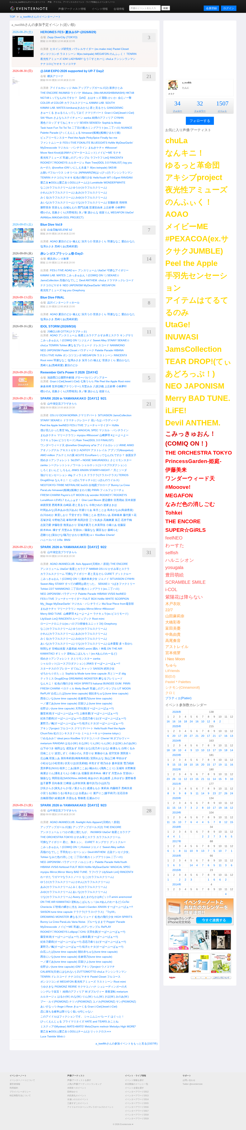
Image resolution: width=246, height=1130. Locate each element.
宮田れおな (97, 758)
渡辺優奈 (107, 500)
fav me (113, 137)
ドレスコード (101, 345)
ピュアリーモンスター (53, 137)
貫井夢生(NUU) (49, 768)
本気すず (94, 763)
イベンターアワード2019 (137, 1118)
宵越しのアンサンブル (76, 157)
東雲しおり (61, 514)
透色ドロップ (48, 122)
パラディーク (86, 350)
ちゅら (171, 665)
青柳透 (82, 798)
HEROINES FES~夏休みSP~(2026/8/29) (68, 32)
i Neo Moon (175, 659)
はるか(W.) (71, 743)
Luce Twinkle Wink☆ (53, 1036)
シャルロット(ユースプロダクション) (103, 465)
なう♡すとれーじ (94, 58)
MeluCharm (92, 1026)
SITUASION (105, 415)
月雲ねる (71, 798)
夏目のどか (65, 241)
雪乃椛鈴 (128, 763)
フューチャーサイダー (97, 425)
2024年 (176, 740)
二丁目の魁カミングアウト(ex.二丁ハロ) (96, 127)
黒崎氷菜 (126, 788)
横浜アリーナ (55, 76)
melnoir (104, 1026)
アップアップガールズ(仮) (56, 827)
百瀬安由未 (96, 207)
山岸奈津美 (79, 783)
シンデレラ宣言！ (51, 991)
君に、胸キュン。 (73, 842)
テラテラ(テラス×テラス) (102, 475)
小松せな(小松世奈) (52, 763)
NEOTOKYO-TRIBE (52, 485)
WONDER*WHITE (114, 182)
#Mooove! (111, 147)
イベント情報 (100, 8)
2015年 (176, 870)
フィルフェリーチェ (112, 490)
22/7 (51, 588)
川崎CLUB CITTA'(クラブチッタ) (67, 331)
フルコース (67, 728)
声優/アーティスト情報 (72, 8)
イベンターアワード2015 (137, 1103)
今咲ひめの (96, 505)
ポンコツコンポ (49, 53)
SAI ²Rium (46, 117)
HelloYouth (99, 177)
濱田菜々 (125, 753)
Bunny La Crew (120, 485)
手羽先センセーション (73, 852)
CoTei (125, 901)
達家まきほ (110, 505)
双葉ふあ (54, 758)
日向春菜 (57, 783)
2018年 (176, 826)
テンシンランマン (124, 58)
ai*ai (93, 445)
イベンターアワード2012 (137, 1092)
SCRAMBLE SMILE (185, 582)
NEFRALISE (72, 485)
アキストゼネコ (69, 450)
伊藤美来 (176, 470)
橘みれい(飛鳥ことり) (102, 768)
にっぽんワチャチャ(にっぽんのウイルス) (94, 480)
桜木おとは (71, 793)
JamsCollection (49, 280)
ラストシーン (68, 53)
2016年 (176, 855)
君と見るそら (98, 107)
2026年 (176, 711)
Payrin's (65, 495)
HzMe (111, 142)
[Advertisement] (200, 49)
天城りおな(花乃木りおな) (93, 748)
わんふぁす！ (73, 500)
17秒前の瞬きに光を (65, 906)
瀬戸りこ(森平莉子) (104, 793)
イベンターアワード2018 (137, 1115)
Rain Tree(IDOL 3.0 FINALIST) (103, 162)
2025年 (176, 726)
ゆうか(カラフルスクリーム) (90, 187)
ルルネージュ (76, 162)
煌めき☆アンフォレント (55, 460)
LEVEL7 (59, 500)
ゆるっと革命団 (192, 165)
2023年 (176, 755)
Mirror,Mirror (94, 608)
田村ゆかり (72, 1092)
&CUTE (79, 455)
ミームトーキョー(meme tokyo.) (101, 733)
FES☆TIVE (69, 142)
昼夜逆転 (110, 991)
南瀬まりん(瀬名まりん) (54, 773)
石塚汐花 (45, 519)
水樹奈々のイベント (76, 1088)
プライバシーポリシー (20, 1092)
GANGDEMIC (115, 107)
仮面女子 (130, 455)
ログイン (228, 8)
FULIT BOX (90, 598)
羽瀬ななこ (114, 241)
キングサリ (126, 335)
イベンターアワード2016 (137, 1107)
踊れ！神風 (99, 648)
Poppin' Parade (115, 921)
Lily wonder (92, 495)
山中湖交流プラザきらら (62, 403)
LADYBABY (76, 58)
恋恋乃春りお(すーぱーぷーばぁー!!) (104, 718)
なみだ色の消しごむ (61, 857)
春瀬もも (115, 748)
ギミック (60, 653)
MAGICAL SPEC (88, 430)
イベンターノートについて (22, 1080)
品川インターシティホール (63, 302)
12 (208, 721)
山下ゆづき (47, 748)
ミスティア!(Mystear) (53, 1026)
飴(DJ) (170, 676)
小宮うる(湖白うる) (52, 793)
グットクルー (123, 573)
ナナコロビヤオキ (51, 63)
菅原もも (57, 207)
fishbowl (64, 866)
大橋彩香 (173, 622)
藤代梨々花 (129, 514)
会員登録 (211, 8)
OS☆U (54, 415)
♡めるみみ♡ (48, 738)
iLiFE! (175, 410)
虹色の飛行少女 (82, 177)
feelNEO (64, 425)
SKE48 (112, 167)
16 (168, 721)
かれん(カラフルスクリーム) (57, 192)
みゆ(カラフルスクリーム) (91, 197)
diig (70, 475)
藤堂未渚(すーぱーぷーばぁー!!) (59, 713)
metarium (46, 743)
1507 (222, 103)
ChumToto (46, 733)
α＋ (75, 270)
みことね (113, 1021)
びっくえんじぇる (70, 132)
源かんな (93, 212)
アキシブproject (49, 728)
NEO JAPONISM (73, 285)
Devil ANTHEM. (88, 280)
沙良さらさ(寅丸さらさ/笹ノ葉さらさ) (63, 788)
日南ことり (47, 753)
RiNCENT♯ (116, 157)
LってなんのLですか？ (63, 97)
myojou (81, 435)
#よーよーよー (120, 435)
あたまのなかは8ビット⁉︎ (96, 896)
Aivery (76, 896)
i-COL (171, 589)
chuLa (109, 58)
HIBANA (119, 350)
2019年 (176, 812)
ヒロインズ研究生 (60, 48)
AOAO (54, 241)
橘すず (57, 529)
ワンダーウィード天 (52, 445)
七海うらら (87, 381)
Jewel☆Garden (87, 906)
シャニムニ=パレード (97, 1016)
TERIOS (123, 475)
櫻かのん (45, 212)
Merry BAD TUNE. (51, 613)
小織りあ (111, 524)
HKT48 (130, 92)
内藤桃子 (115, 788)
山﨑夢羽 (104, 435)
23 (168, 778)
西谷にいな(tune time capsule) (58, 698)
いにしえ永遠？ (79, 167)
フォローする (199, 121)
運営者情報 (15, 1084)
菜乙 (117, 519)
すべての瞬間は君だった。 (81, 583)
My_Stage (71, 430)
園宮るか (101, 529)
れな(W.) (84, 743)
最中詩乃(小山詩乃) (98, 783)
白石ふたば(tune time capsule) (69, 693)
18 (185, 721)
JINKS (75, 470)
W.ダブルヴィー (120, 738)
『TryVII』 (111, 911)
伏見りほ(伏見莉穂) (76, 763)
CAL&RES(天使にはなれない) (58, 971)
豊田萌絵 (174, 574)
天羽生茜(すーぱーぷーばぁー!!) (94, 708)
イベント (222, 111)
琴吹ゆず (121, 758)
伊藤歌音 (57, 524)
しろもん (65, 470)
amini (89, 648)
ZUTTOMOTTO (86, 971)
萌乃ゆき (105, 763)
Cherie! (110, 534)
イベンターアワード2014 (137, 1099)
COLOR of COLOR (51, 102)
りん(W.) (95, 743)
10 (202, 721)
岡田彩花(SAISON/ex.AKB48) (69, 778)
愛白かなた (128, 241)
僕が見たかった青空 (52, 430)
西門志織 (83, 207)
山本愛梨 (113, 643)
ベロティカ (67, 688)
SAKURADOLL (100, 460)
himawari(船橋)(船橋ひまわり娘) (101, 132)
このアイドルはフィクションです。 (61, 1016)
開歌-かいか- (109, 97)
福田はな (60, 748)
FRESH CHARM (50, 495)
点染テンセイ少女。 (119, 852)
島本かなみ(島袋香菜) (120, 510)
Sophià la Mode (111, 122)
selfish (121, 847)
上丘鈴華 (108, 207)
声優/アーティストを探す (79, 1080)
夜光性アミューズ (51, 58)
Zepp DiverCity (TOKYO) (62, 37)
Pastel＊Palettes (178, 682)
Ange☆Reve (65, 1006)
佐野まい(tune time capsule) (57, 708)
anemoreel (125, 896)
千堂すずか (75, 514)
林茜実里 (45, 505)
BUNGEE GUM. (112, 683)
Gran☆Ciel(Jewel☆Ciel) (119, 112)
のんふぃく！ (118, 53)
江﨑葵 (67, 783)
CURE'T (109, 573)
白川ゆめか (47, 514)
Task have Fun (49, 127)
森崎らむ (113, 529)
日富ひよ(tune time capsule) (95, 703)
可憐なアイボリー (118, 270)
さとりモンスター (121, 460)
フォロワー (200, 111)
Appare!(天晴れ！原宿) (96, 563)
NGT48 (44, 97)
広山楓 (44, 758)
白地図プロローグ (99, 485)
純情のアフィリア (102, 117)
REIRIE (72, 986)
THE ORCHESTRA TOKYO (56, 837)
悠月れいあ (104, 514)
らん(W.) (106, 743)
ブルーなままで (96, 921)
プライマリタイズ (73, 1021)
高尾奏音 (173, 640)
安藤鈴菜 (113, 202)
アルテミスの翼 (65, 455)
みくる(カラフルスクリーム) (57, 197)
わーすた (45, 167)
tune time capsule (96, 673)
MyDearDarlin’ (124, 142)
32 (200, 103)
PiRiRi (95, 490)
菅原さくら (99, 241)
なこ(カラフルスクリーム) (56, 187)
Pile (97, 381)
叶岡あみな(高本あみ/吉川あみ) (59, 510)
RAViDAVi (127, 177)
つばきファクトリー (123, 583)
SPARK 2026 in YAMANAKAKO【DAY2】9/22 (73, 547)
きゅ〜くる (47, 112)
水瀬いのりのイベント (77, 1099)
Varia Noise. (78, 921)
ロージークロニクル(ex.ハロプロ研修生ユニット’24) (71, 623)
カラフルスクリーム (76, 102)
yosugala (174, 567)
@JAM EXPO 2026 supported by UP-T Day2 (72, 71)
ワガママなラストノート (66, 876)
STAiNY (112, 340)
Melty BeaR (82, 688)
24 (191, 721)
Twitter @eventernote (193, 1084)
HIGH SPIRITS (83, 683)
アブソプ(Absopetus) (120, 450)
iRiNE (122, 445)
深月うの (86, 241)
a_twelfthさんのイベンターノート (40, 16)
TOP (12, 16)
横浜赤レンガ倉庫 (58, 258)
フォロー (177, 111)
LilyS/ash (45, 618)
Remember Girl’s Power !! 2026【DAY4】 (69, 372)
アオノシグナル (49, 450)
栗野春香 (130, 778)
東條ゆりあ (101, 753)
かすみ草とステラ (108, 335)
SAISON (98, 668)
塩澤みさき (47, 246)
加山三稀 (110, 758)
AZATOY (85, 450)
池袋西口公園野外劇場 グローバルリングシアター (77, 377)
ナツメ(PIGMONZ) (80, 1001)
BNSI (67, 539)
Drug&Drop (47, 480)
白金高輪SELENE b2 (59, 229)
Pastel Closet (121, 48)
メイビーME (104, 152)
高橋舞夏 (108, 519)
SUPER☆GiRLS (185, 530)
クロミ (170, 693)
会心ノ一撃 (124, 97)
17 (179, 735)
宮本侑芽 (173, 653)
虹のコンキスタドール (67, 733)
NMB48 (93, 568)
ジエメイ (86, 340)
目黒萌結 (119, 500)
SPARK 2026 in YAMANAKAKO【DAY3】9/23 (73, 805)
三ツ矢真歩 (96, 519)
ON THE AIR (114, 648)
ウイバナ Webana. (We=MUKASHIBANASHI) (98, 92)
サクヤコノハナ (90, 738)
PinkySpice (93, 137)
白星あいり (85, 793)
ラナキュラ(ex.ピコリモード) (58, 440)
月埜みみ (86, 386)
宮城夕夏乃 (84, 524)
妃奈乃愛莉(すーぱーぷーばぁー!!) (60, 718)
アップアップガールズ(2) (93, 87)
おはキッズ (94, 97)
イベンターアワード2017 (137, 1111)
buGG (84, 485)
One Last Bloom (91, 500)
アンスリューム (87, 270)
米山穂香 (105, 778)
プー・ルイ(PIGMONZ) (54, 1001)
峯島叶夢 (71, 519)
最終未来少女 (89, 578)
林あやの (93, 778)
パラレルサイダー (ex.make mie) (92, 48)
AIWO (130, 445)
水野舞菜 (130, 768)
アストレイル (99, 450)
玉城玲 (120, 768)
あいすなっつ (48, 1006)
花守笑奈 (114, 753)
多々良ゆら (126, 643)
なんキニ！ (61, 480)
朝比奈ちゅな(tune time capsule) (108, 693)
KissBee (100, 534)
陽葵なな (90, 529)
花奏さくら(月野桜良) (65, 212)
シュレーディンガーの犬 (112, 986)
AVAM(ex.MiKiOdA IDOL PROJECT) (62, 217)
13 (231, 735)
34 (177, 103)
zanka (87, 117)
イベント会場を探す (134, 1088)
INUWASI (64, 92)
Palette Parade (49, 132)
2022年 (176, 769)
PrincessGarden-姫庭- (193, 461)
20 (173, 735)
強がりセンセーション (53, 475)
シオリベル (71, 172)
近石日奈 (122, 793)
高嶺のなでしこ (69, 280)
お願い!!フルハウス (51, 172)
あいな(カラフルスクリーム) (57, 202)
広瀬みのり (93, 798)
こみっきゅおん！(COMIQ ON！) (86, 275)
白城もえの (70, 207)
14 (231, 750)
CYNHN (119, 117)
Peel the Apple (77, 137)
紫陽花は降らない (184, 597)
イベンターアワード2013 (137, 1095)
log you (127, 162)
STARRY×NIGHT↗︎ (101, 470)
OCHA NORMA (68, 415)
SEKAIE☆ (113, 275)
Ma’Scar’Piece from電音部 (118, 603)
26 (173, 778)
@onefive (57, 167)
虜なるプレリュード (80, 345)
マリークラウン (66, 435)
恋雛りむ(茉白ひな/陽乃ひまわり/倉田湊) (65, 534)
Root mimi (46, 360)
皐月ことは (99, 510)
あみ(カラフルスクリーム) (91, 192)
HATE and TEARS (96, 1021)
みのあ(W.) (129, 743)
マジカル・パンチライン (72, 147)
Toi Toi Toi (65, 127)
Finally (104, 137)
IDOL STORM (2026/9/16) (58, 326)
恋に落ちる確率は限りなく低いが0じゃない (66, 1011)
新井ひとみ (116, 87)
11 (225, 764)
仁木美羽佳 (98, 524)
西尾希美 (57, 505)
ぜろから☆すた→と (52, 673)
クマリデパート (94, 112)
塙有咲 (123, 202)
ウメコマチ (69, 63)
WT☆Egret (113, 177)
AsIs (74, 87)
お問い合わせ (189, 1080)
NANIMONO (117, 345)
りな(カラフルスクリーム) (91, 202)
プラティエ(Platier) (178, 698)
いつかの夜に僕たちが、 (75, 832)
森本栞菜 (117, 763)
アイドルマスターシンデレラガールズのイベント (90, 1107)
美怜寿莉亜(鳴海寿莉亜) (75, 758)
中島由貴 (173, 634)
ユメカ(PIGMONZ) (104, 1001)
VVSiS (111, 593)
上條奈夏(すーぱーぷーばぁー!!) (99, 713)
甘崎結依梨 (58, 648)
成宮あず (71, 748)
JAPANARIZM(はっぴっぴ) (94, 172)
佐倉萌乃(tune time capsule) (95, 698)
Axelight (81, 822)
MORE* (131, 1026)
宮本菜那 (130, 500)
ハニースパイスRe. (51, 539)
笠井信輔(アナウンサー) (66, 386)
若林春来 (116, 514)
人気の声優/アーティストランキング (84, 1084)
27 (191, 735)
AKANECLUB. (66, 563)
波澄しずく (61, 753)
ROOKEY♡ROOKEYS (53, 162)
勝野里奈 (45, 207)
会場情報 (119, 8)
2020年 (176, 798)
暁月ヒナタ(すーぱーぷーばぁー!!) (102, 723)
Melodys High (118, 1026)
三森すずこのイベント (77, 1103)
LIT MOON (77, 495)
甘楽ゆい (78, 529)
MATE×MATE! (75, 1026)
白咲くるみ (128, 748)
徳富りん (104, 212)
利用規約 (14, 1088)
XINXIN (84, 470)
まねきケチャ (96, 147)
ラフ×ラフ (96, 157)
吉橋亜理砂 (47, 798)
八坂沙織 (98, 386)
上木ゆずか (118, 778)
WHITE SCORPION (117, 598)
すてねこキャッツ (68, 122)
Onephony (78, 290)
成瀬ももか (93, 788)
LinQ (106, 157)
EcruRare (91, 455)
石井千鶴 (126, 519)
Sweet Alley (100, 340)
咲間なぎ (45, 648)
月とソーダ (120, 470)
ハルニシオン (86, 862)
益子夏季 (45, 783)
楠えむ (77, 241)
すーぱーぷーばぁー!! (107, 663)
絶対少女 (109, 668)
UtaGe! (129, 212)
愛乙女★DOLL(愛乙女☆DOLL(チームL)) (65, 182)
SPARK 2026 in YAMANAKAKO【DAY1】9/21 (73, 398)
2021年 (176, 783)
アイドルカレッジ (60, 87)
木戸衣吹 (173, 604)
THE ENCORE (49, 92)
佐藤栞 (122, 524)
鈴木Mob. (46, 529)
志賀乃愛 (45, 524)
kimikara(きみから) (77, 107)
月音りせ (88, 753)
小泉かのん (75, 753)
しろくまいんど (49, 470)
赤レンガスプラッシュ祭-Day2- (62, 253)
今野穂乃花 (58, 519)
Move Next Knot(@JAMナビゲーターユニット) (68, 152)
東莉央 (105, 788)
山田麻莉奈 (174, 616)
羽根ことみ (89, 514)
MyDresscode (48, 147)
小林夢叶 (120, 207)
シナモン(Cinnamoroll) (182, 687)
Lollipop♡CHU (77, 931)
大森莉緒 (71, 648)
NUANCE (126, 127)
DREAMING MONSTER (83, 678)
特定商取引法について (20, 1095)
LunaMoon (46, 500)
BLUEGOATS (99, 142)
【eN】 (82, 97)
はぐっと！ (117, 1016)
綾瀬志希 (60, 798)
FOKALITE (83, 142)
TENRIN (131, 53)
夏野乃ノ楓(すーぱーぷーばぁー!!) (60, 723)
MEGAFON (102, 53)
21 (197, 735)
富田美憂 (173, 628)
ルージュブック (81, 618)
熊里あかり (70, 524)
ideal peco (63, 738)
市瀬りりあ (85, 510)
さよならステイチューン (68, 117)
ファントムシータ (51, 142)
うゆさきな (47, 986)
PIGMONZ (61, 986)
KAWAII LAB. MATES (53, 107)
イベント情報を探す (134, 1080)
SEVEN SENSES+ (90, 122)
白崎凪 (67, 505)
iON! (65, 58)
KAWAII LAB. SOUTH (102, 102)
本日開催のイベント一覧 (136, 1084)
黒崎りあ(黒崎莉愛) (66, 246)
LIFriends (172, 671)
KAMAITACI (47, 653)
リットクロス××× (100, 1031)
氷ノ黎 (83, 212)
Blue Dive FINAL (52, 297)
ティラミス (79, 475)
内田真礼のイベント (76, 1095)
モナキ (117, 152)
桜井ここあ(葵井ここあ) (74, 768)
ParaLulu (45, 490)
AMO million (47, 455)
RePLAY (45, 693)
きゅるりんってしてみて (69, 112)
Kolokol (85, 847)
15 (173, 764)
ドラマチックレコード (120, 280)
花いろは (96, 420)
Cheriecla (46, 906)
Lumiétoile (96, 182)
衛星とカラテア (87, 335)
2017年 (176, 841)
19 (220, 750)
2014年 (176, 884)
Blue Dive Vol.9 (51, 224)
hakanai (97, 683)
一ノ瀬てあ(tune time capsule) (58, 703)
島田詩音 (83, 519)
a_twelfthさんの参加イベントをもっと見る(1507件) (127, 1043)
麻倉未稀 (45, 386)
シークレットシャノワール (64, 465)
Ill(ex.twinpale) (85, 53)
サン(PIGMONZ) (126, 1001)
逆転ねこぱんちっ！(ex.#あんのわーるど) (92, 653)
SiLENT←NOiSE (81, 460)
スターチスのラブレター (55, 668)
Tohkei (63, 345)
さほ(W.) (117, 743)
